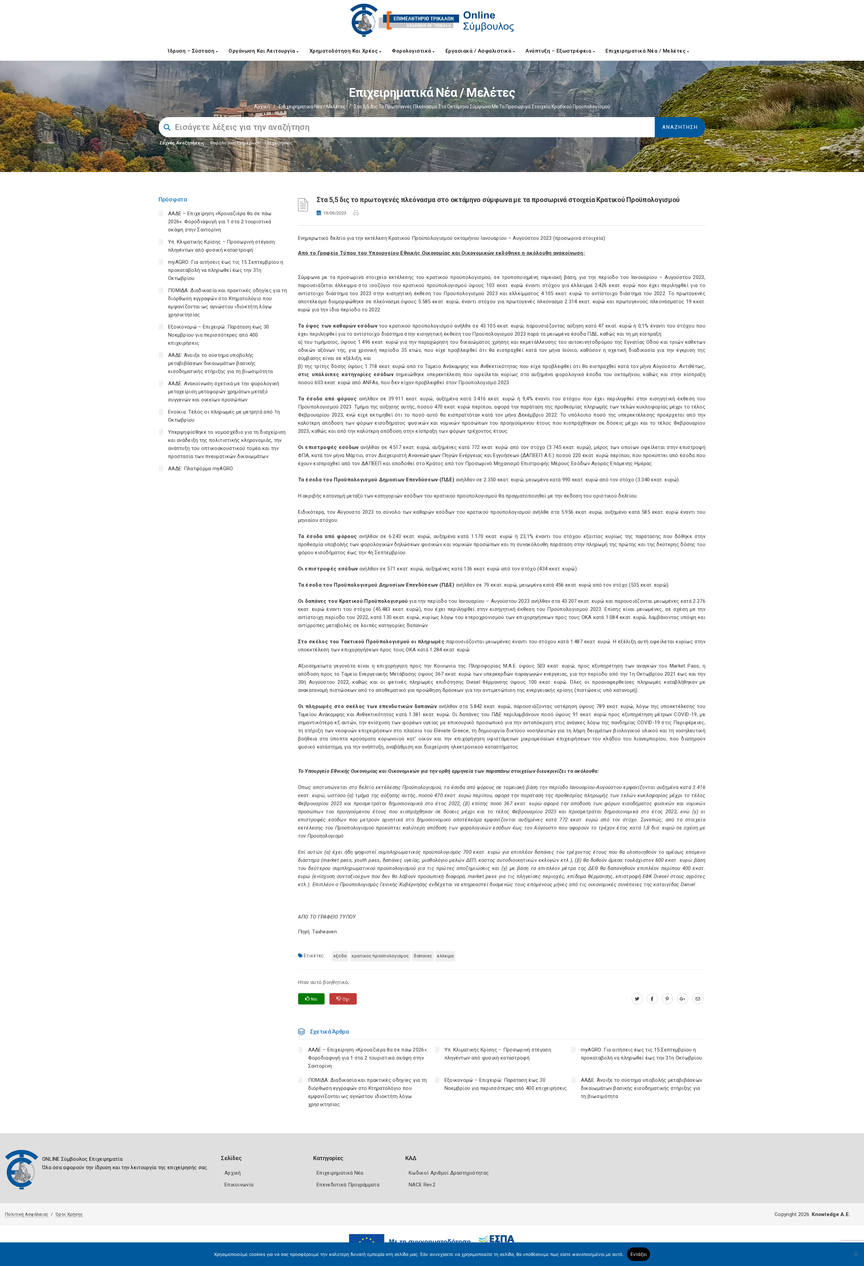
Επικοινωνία (238, 1185)
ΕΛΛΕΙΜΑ (445, 955)
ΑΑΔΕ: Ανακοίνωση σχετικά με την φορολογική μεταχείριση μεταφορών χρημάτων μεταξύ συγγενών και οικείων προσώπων (223, 392)
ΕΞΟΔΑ (340, 955)
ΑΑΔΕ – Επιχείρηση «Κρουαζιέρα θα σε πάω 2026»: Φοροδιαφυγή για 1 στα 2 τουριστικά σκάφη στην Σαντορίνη (220, 221)
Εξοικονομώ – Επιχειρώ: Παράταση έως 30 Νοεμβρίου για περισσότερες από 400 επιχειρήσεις (218, 335)
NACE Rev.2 (422, 1185)
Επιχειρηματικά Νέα (340, 1173)
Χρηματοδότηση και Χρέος (344, 51)
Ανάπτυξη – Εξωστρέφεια (559, 51)
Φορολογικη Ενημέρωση (235, 142)
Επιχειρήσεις (279, 142)
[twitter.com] (637, 999)
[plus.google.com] (682, 999)
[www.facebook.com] (652, 999)
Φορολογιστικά (412, 51)
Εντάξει (638, 1254)
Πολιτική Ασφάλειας (26, 1214)
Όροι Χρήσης (69, 1214)
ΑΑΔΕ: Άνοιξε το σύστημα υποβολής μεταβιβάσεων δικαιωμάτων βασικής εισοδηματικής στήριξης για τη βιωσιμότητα (220, 363)
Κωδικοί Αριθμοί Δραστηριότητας (449, 1173)
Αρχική (262, 106)
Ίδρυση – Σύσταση (192, 51)
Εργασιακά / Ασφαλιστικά (479, 51)
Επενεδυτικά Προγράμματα (348, 1185)
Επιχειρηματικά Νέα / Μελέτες (646, 51)
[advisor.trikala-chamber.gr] (697, 999)
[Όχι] (855, 1257)
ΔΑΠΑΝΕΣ (423, 955)
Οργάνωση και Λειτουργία (262, 51)
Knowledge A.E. (831, 1214)
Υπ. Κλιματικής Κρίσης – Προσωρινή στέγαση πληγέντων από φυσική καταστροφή (497, 1054)
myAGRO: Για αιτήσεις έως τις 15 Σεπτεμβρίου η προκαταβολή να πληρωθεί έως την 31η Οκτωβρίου (226, 270)
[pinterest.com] (667, 999)
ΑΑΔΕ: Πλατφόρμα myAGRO (200, 469)
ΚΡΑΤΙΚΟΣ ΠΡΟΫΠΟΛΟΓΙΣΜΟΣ (380, 955)
